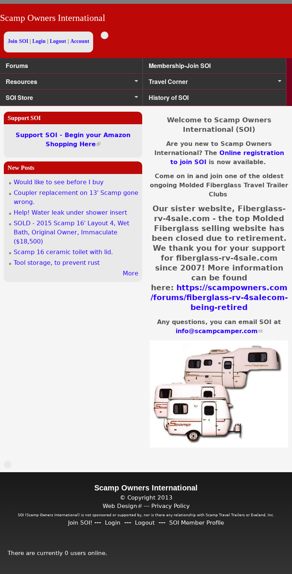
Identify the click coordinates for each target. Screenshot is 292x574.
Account (79, 41)
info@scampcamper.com (219, 331)
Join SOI (18, 41)
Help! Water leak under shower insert (70, 212)
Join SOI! (80, 522)
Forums (17, 65)
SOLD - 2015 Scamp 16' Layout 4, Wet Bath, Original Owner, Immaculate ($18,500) (71, 232)
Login (39, 41)
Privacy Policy (170, 506)
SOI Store (16, 99)
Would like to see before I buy (58, 182)
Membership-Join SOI (180, 65)
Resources (18, 83)
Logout (58, 41)
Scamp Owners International (52, 18)
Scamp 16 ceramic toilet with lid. (63, 252)
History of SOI (169, 97)
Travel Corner (165, 83)
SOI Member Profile (196, 522)
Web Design (122, 506)
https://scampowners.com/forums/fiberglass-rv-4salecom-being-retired (219, 297)
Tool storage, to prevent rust (57, 262)
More (130, 273)
